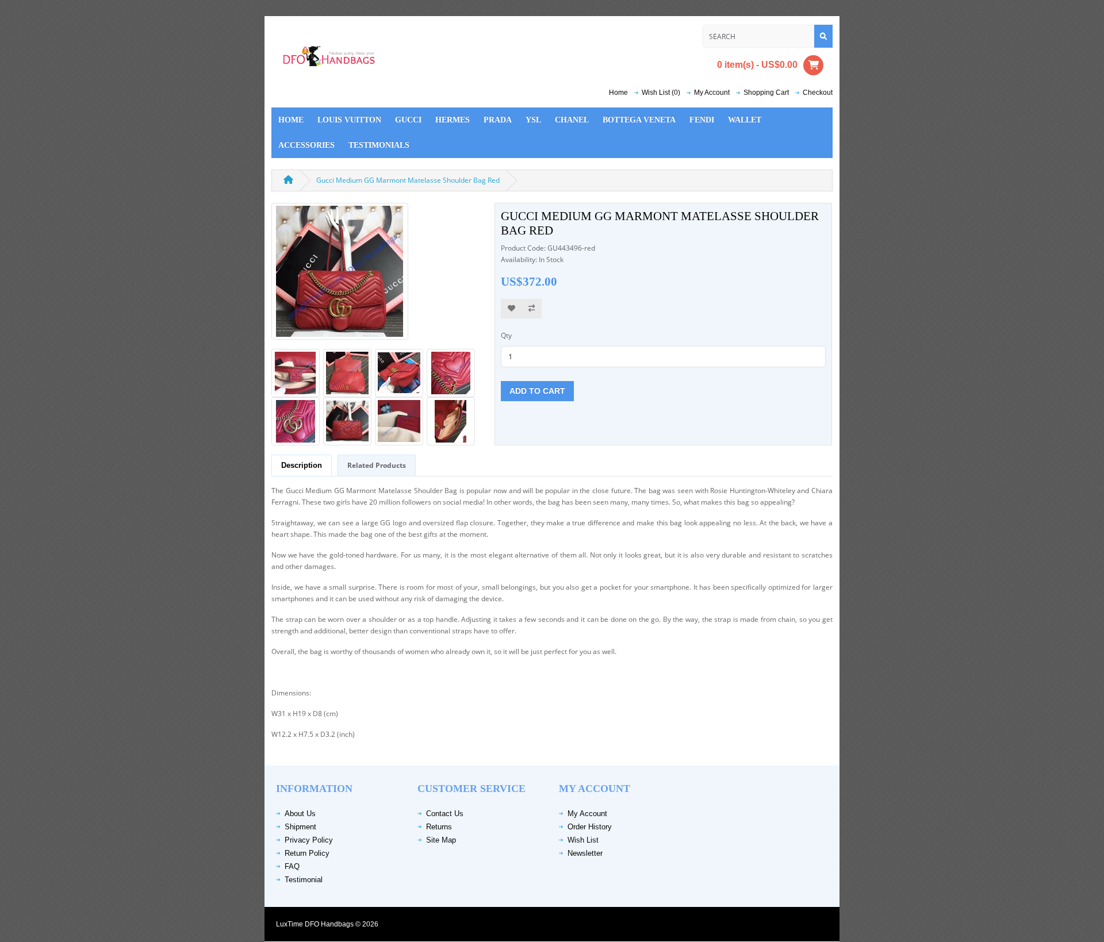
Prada (498, 120)
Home (618, 93)
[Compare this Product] (532, 309)
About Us (300, 813)
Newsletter (585, 853)
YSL (533, 120)
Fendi (701, 120)
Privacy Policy (309, 840)
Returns (439, 826)
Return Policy (307, 853)
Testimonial (304, 879)
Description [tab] (301, 465)
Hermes (452, 120)
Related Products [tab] (376, 465)
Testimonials (378, 145)
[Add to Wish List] (511, 309)
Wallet (744, 120)
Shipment (300, 826)
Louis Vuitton (349, 120)
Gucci (408, 120)
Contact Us (444, 813)
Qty (506, 335)
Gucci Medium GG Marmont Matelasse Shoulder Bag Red (408, 180)
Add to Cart (537, 390)
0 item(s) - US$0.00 (757, 64)
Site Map (441, 840)
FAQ (292, 866)
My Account (587, 813)
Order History (590, 826)
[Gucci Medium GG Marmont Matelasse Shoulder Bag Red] (339, 275)
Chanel (572, 120)
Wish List (583, 840)
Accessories (306, 145)
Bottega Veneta (639, 120)
